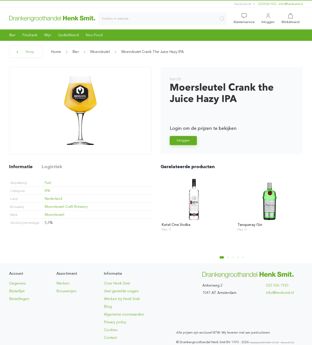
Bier (12, 35)
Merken (62, 283)
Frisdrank (29, 35)
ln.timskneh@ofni (291, 4)
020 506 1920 (277, 285)
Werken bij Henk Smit (122, 299)
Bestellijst (16, 291)
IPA (47, 190)
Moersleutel (100, 52)
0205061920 (267, 4)
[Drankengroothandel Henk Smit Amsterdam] (52, 18)
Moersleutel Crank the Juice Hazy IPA (152, 52)
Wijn (47, 35)
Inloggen (183, 140)
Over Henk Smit (117, 283)
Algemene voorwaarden (124, 314)
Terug (29, 52)
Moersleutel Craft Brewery (66, 206)
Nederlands (243, 4)
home (56, 52)
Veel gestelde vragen (121, 291)
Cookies (110, 330)
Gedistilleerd (68, 35)
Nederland (53, 198)
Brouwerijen (66, 291)
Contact (110, 337)
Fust (48, 182)
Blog (108, 306)
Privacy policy (115, 322)
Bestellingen (19, 299)
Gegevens (17, 283)
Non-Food (94, 35)
